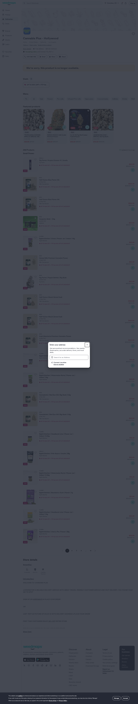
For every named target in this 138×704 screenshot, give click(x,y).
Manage (116, 698)
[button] (69, 363)
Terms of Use (52, 700)
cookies (20, 696)
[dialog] (69, 698)
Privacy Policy (63, 700)
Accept (125, 698)
